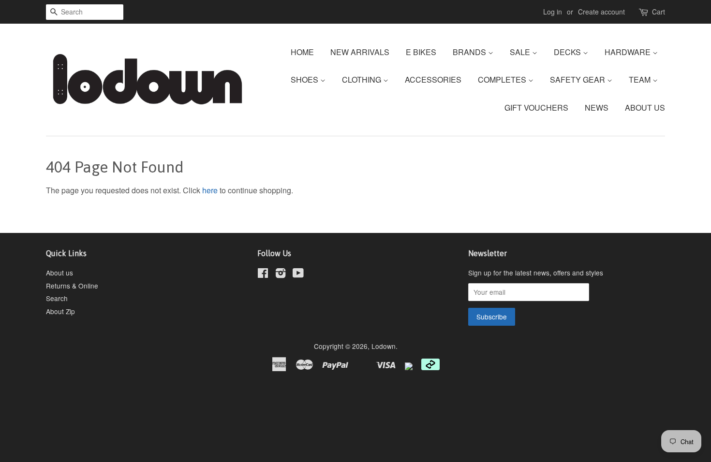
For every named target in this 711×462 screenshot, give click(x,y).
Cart (658, 11)
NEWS (596, 107)
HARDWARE (628, 52)
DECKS (568, 52)
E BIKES (421, 52)
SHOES (305, 79)
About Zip (60, 311)
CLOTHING (362, 79)
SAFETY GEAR (578, 79)
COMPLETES (503, 79)
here (210, 190)
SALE (521, 52)
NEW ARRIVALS (359, 52)
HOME (302, 52)
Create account (601, 11)
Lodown (383, 346)
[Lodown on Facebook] (262, 274)
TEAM (640, 79)
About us (59, 272)
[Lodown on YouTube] (298, 274)
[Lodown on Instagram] (280, 274)
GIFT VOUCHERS (536, 107)
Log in (552, 11)
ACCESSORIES (433, 79)
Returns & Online (72, 285)
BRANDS (470, 52)
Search (57, 298)
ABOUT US (645, 107)
